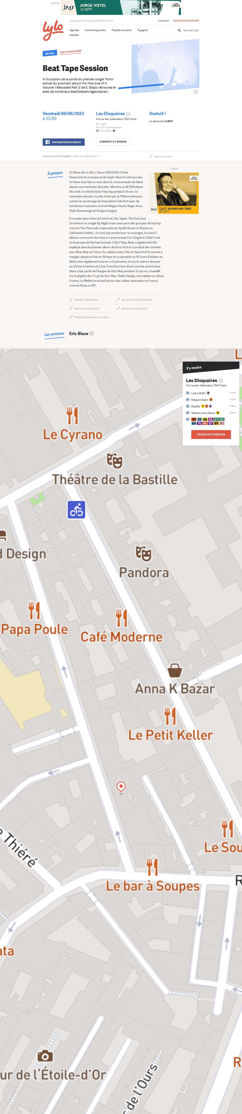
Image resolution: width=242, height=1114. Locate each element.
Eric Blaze (78, 333)
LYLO (53, 30)
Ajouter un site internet (87, 308)
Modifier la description (86, 299)
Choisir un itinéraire (211, 434)
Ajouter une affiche (181, 92)
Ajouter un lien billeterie (134, 308)
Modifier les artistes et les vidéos (91, 317)
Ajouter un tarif (162, 156)
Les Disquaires (110, 113)
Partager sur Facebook (66, 142)
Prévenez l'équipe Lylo (70, 156)
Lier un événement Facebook (136, 299)
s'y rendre (113, 141)
